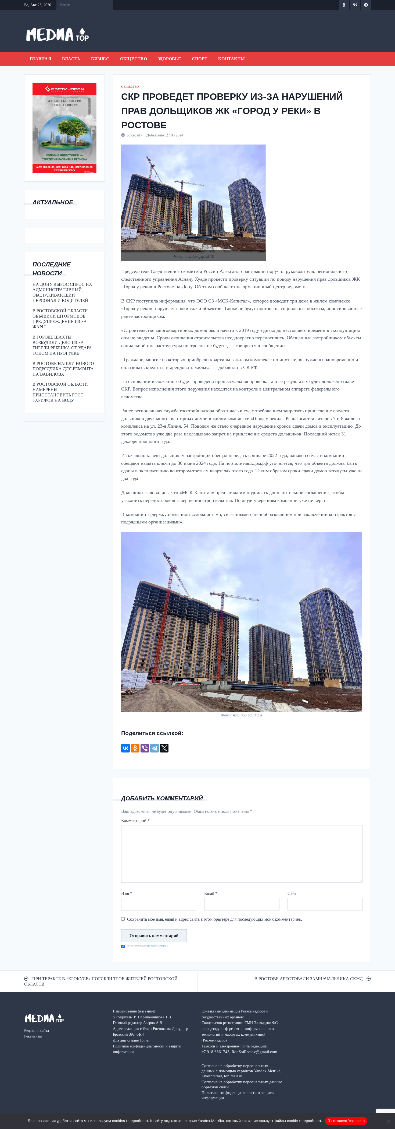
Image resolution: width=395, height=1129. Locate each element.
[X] (164, 748)
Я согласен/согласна (346, 1121)
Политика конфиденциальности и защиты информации (238, 1095)
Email (210, 893)
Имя (126, 893)
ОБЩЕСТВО (133, 59)
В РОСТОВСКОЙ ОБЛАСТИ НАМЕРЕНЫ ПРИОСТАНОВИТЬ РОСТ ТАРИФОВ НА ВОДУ (60, 392)
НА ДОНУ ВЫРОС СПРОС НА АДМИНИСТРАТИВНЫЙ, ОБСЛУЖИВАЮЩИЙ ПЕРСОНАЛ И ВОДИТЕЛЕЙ (62, 292)
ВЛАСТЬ (71, 59)
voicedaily (134, 135)
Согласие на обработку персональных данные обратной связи (242, 1084)
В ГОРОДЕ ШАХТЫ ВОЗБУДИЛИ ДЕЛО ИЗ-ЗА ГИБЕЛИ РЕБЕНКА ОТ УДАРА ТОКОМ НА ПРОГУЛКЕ (62, 345)
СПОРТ (199, 59)
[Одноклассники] (135, 748)
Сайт (292, 893)
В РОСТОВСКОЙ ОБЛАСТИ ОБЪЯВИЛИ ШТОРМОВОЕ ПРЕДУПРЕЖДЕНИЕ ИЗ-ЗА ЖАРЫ (60, 318)
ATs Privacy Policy (156, 945)
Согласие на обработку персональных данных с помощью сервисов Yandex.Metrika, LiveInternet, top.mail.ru (242, 1070)
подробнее (137, 1121)
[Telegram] (154, 748)
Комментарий (135, 820)
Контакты (231, 59)
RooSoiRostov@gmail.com (254, 1051)
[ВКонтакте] (125, 748)
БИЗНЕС (100, 59)
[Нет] (388, 1121)
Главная (40, 59)
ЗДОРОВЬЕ (169, 59)
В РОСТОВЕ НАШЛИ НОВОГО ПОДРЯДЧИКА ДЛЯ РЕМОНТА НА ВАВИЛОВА (63, 369)
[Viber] (145, 748)
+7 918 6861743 (215, 1051)
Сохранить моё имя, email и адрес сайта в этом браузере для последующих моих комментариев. (214, 919)
